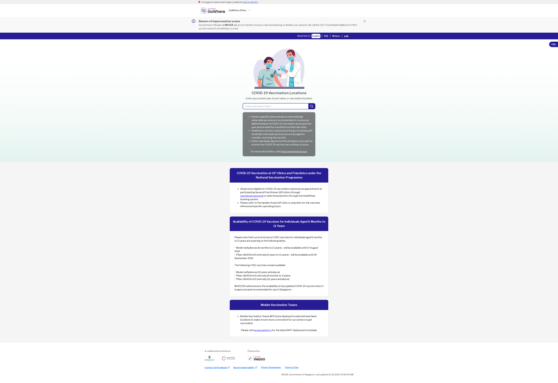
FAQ (553, 44)
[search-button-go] (312, 106)
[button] (240, 10)
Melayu (336, 36)
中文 (326, 36)
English (316, 36)
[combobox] (276, 106)
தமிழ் (346, 36)
